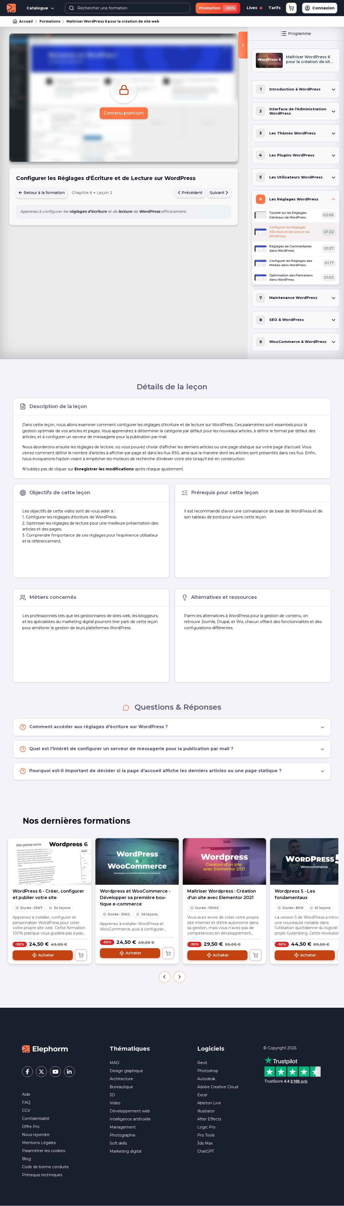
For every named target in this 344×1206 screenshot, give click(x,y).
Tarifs (274, 7)
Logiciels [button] (210, 1048)
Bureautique (121, 1086)
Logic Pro (206, 1127)
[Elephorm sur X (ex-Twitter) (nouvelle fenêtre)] (41, 1071)
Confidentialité (35, 1118)
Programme (299, 33)
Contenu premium (124, 113)
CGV (26, 1110)
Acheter (46, 955)
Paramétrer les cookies (43, 1150)
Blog (26, 1158)
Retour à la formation (44, 192)
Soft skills (118, 1143)
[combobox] (127, 8)
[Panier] (291, 8)
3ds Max (205, 1143)
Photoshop (207, 1070)
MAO (114, 1062)
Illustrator (206, 1111)
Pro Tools (205, 1135)
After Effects (209, 1119)
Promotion (217, 8)
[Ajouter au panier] (81, 955)
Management (123, 1127)
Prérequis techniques (42, 1174)
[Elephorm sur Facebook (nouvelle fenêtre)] (27, 1071)
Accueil (26, 21)
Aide (26, 1094)
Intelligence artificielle (130, 1119)
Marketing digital (125, 1151)
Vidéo (115, 1103)
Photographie (122, 1135)
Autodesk (206, 1078)
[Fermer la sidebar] (243, 45)
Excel (202, 1095)
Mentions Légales (39, 1142)
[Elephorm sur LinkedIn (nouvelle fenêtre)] (69, 1071)
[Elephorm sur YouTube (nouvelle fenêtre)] (55, 1071)
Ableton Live (209, 1103)
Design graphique (126, 1070)
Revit (202, 1062)
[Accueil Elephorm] (45, 1048)
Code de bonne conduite (45, 1166)
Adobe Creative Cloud (217, 1086)
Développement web (130, 1111)
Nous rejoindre (35, 1134)
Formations (50, 21)
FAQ (26, 1102)
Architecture (121, 1078)
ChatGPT (205, 1151)
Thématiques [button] (130, 1048)
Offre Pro (31, 1126)
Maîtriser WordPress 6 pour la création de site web (112, 21)
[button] (164, 977)
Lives (252, 7)
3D (112, 1095)
